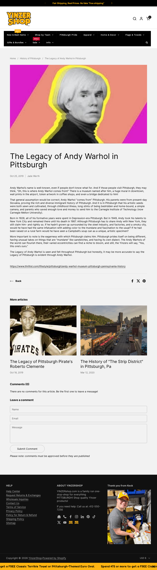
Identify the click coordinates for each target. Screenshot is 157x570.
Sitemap (11, 522)
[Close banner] (153, 566)
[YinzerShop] (19, 18)
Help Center (13, 491)
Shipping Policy (15, 518)
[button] (134, 19)
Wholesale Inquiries (17, 499)
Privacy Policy (14, 511)
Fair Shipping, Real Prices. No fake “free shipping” (78, 3)
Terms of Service (16, 507)
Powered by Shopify (54, 558)
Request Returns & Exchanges (23, 495)
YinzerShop (35, 558)
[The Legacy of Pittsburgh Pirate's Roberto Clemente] (43, 330)
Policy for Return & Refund (21, 515)
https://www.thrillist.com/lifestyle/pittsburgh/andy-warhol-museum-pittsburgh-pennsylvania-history (68, 266)
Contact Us (12, 503)
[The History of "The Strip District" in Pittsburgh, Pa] (113, 330)
